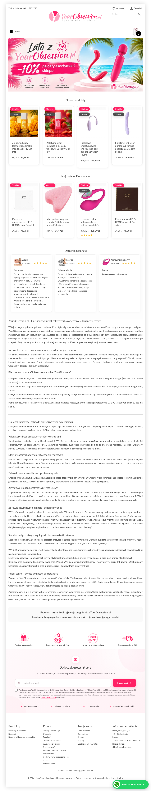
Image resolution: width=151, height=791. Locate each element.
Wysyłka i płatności (51, 744)
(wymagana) (77, 693)
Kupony (81, 740)
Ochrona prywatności (52, 740)
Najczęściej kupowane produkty (21, 737)
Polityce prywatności (48, 697)
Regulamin (47, 737)
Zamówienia (83, 734)
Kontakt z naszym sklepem (54, 750)
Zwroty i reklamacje (51, 730)
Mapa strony (48, 753)
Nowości (12, 734)
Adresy (81, 737)
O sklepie (47, 734)
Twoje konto (85, 726)
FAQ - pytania (49, 763)
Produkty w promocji (17, 730)
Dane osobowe (84, 730)
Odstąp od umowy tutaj (87, 744)
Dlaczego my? (49, 747)
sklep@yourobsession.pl (122, 747)
